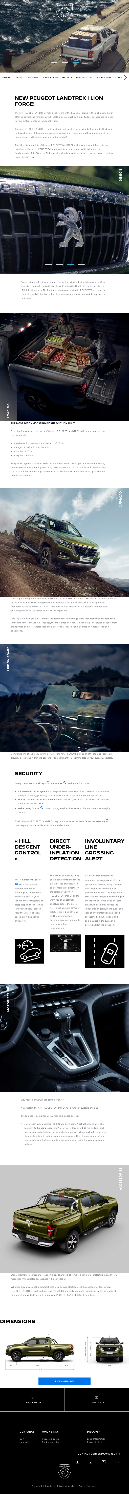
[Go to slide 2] (65, 62)
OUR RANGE (26, 1432)
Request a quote (50, 1438)
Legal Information (96, 1438)
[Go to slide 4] (81, 264)
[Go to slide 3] (76, 62)
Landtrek (24, 1442)
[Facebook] (77, 1461)
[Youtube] (103, 1461)
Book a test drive (50, 1442)
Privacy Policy (94, 1442)
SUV (21, 1438)
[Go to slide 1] (54, 62)
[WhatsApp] (116, 1461)
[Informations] (48, 783)
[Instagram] (90, 1461)
